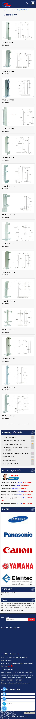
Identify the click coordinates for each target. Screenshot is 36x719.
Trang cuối (24, 424)
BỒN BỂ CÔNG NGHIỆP (9, 460)
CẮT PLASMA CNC (29, 608)
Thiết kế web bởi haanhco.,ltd (18, 717)
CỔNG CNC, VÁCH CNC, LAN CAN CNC (14, 441)
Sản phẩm (12, 10)
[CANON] (18, 550)
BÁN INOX (3, 605)
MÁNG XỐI (9, 610)
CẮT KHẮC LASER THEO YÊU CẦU (12, 444)
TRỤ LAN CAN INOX (23, 10)
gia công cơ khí (5, 603)
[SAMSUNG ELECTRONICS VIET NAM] (18, 519)
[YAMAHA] (18, 565)
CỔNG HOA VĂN (25, 605)
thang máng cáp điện (21, 603)
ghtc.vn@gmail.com (10, 683)
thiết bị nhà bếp (30, 603)
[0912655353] (4, 689)
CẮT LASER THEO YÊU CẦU (17, 608)
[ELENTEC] (18, 579)
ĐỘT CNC (3, 610)
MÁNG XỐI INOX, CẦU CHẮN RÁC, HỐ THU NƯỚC (17, 453)
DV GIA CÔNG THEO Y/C (10, 437)
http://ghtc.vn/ (25, 683)
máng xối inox (12, 603)
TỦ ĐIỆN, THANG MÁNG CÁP (11, 464)
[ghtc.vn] (6, 4)
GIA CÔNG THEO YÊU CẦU (13, 605)
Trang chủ (5, 10)
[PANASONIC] (18, 535)
